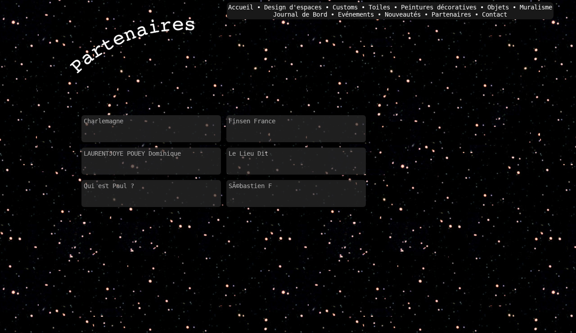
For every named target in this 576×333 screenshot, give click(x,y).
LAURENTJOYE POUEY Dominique (132, 153)
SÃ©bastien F (250, 185)
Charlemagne (103, 121)
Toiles (379, 7)
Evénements (356, 14)
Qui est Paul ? (109, 185)
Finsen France (252, 121)
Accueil (240, 7)
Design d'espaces (293, 7)
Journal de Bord (300, 14)
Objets (498, 7)
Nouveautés (403, 14)
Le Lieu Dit (248, 153)
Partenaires (451, 14)
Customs (345, 7)
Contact (494, 14)
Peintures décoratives (439, 7)
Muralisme (536, 7)
